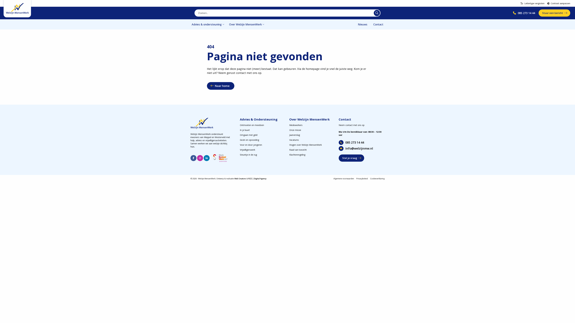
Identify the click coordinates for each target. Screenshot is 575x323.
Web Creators (240, 178)
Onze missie (295, 130)
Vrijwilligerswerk (247, 149)
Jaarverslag (294, 135)
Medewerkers (295, 125)
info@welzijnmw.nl (359, 148)
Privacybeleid (362, 178)
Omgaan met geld (248, 135)
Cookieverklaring (377, 178)
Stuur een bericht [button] (552, 13)
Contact (378, 24)
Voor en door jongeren (251, 144)
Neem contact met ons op (351, 125)
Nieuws (362, 24)
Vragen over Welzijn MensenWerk (305, 144)
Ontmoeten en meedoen (252, 125)
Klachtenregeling (297, 154)
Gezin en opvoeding (249, 139)
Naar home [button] (222, 86)
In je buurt (245, 130)
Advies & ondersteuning (207, 24)
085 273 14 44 (354, 142)
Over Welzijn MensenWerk (245, 24)
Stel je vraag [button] (349, 158)
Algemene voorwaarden (343, 178)
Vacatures (294, 139)
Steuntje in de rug (248, 154)
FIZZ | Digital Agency (257, 178)
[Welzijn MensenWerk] (17, 8)
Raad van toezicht (298, 149)
